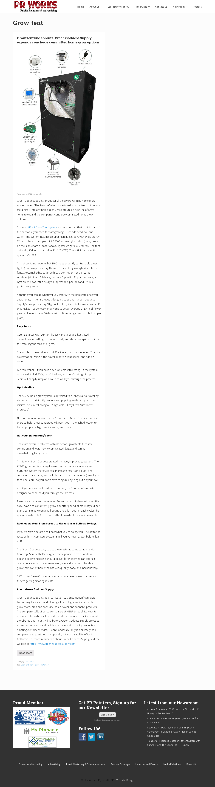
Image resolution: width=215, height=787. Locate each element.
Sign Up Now (107, 714)
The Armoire (44, 664)
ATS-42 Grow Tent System (42, 227)
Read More (26, 653)
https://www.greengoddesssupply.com (52, 643)
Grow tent (25, 664)
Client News (29, 661)
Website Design (125, 780)
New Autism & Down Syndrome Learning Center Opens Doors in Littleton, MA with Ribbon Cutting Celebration (171, 731)
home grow (34, 664)
